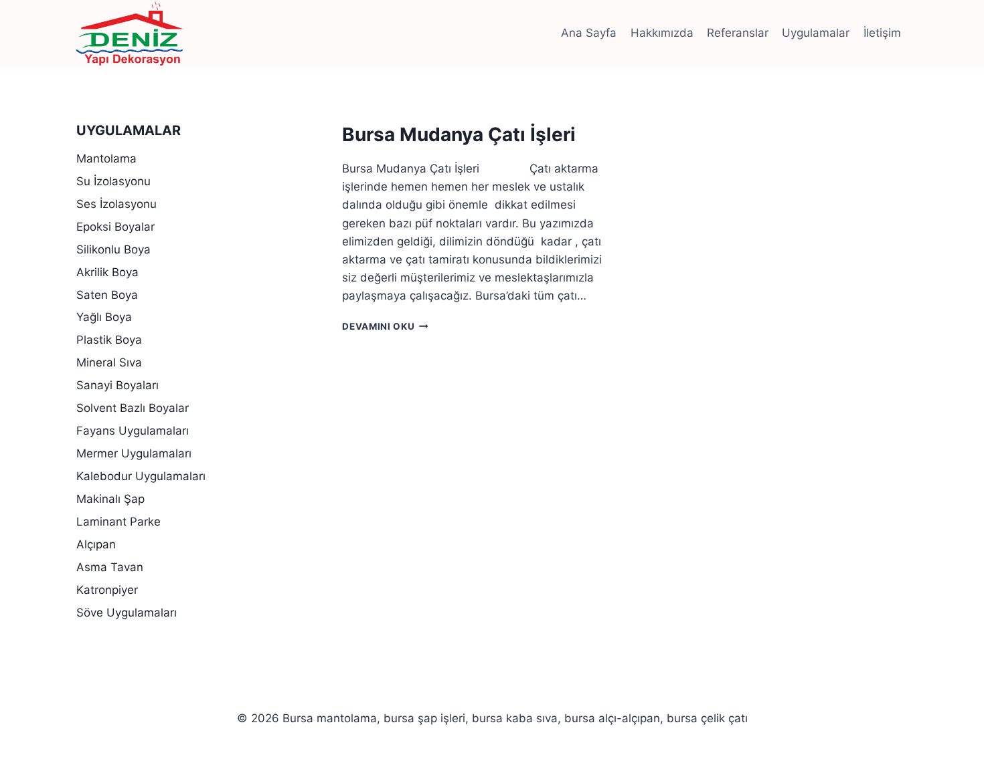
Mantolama (106, 158)
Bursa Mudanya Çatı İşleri (459, 134)
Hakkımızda (662, 32)
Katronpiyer (107, 590)
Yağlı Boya (104, 317)
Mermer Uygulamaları (133, 453)
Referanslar (737, 32)
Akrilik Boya (107, 272)
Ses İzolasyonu (116, 204)
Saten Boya (107, 295)
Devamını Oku (385, 326)
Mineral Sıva (109, 362)
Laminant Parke (118, 521)
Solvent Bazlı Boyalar (132, 408)
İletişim (882, 32)
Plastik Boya (109, 339)
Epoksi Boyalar (115, 226)
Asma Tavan (109, 567)
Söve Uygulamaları (126, 612)
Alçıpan (96, 544)
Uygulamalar (815, 32)
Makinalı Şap (110, 499)
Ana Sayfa (589, 32)
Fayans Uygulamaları (132, 430)
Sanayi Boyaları (117, 385)
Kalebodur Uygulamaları (141, 476)
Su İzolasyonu (113, 181)
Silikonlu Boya (113, 249)
